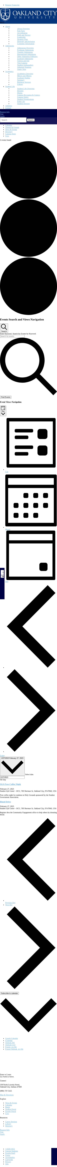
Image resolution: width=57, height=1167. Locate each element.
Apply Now (21, 69)
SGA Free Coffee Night (10, 784)
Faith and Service (23, 35)
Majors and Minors (24, 76)
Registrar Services (24, 82)
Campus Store (10, 134)
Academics (9, 72)
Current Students (11, 1151)
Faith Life (21, 102)
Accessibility (10, 1158)
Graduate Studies (23, 78)
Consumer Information (25, 44)
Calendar (8, 125)
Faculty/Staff (10, 1153)
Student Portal (10, 1109)
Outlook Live (10, 1045)
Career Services (11, 1122)
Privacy (8, 1162)
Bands (7, 1107)
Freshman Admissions (25, 50)
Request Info (5, 112)
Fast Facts (21, 31)
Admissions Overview (25, 48)
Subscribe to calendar (9, 993)
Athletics (8, 106)
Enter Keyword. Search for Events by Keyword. (18, 334)
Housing (20, 91)
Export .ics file (11, 1047)
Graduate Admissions (25, 59)
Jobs (6, 1164)
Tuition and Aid (23, 61)
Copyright (9, 1160)
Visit (1, 114)
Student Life (10, 87)
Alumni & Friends (12, 127)
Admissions (9, 46)
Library (20, 84)
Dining (19, 93)
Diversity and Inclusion (26, 42)
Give (7, 136)
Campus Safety (22, 97)
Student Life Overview (25, 89)
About (7, 27)
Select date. (29, 774)
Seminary (20, 80)
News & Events (11, 130)
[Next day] (31, 752)
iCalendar (8, 1041)
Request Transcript (12, 5)
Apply (2, 116)
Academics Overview (25, 74)
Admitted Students (24, 67)
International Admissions (26, 54)
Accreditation (22, 33)
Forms (7, 1155)
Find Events (5, 397)
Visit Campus (22, 63)
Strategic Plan (22, 39)
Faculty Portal (10, 1112)
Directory (8, 132)
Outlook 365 (10, 1043)
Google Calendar (11, 1038)
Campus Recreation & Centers (28, 95)
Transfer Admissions (25, 52)
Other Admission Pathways (27, 57)
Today (2, 756)
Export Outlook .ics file (14, 1049)
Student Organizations (25, 99)
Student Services (23, 104)
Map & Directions (7, 1095)
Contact (8, 108)
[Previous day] (31, 668)
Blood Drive (5, 802)
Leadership (21, 37)
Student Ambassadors (25, 65)
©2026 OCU (10, 1149)
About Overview (23, 29)
